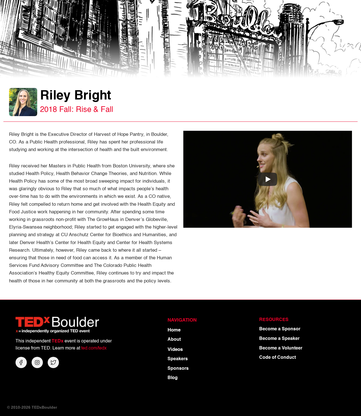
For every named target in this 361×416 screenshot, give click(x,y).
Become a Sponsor (279, 329)
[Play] (267, 179)
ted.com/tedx (94, 348)
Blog (173, 378)
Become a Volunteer (280, 348)
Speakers (178, 359)
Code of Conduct (277, 357)
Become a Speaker (279, 339)
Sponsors (178, 368)
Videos (175, 349)
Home (174, 330)
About (174, 339)
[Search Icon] (346, 11)
